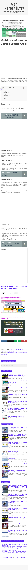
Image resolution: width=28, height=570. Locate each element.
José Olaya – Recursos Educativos (10, 549)
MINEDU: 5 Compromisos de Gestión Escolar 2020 (11, 298)
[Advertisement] (14, 63)
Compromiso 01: (7, 91)
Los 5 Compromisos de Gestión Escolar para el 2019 (12, 317)
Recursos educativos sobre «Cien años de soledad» (14, 551)
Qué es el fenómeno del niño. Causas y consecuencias (14, 546)
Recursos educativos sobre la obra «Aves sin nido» (13, 552)
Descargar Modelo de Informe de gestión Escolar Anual (15, 98)
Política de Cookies (8, 557)
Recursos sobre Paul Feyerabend (9, 550)
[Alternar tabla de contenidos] (24, 88)
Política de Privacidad (19, 557)
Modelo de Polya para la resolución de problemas (14, 350)
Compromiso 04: (7, 95)
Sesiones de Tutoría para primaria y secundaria (14, 353)
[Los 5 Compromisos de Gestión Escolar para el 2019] (13, 321)
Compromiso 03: (7, 94)
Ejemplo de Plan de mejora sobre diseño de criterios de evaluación (14, 544)
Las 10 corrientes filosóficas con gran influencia (13, 548)
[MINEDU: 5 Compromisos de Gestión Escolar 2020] (13, 301)
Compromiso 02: (7, 92)
